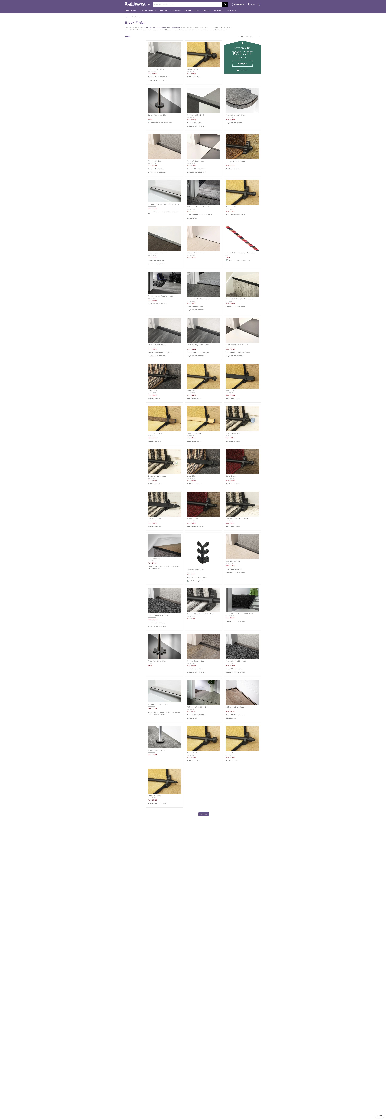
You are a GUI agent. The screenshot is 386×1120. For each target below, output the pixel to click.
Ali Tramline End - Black (235, 707)
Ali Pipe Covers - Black (156, 750)
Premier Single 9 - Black (196, 661)
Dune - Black (230, 476)
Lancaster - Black (154, 796)
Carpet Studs (206, 11)
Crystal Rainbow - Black (157, 476)
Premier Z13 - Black (233, 561)
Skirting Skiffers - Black (195, 570)
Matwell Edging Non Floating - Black (239, 613)
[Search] (225, 4)
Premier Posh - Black (156, 69)
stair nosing (176, 27)
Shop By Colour (131, 11)
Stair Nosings (176, 11)
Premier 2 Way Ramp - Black (198, 345)
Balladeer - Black (232, 207)
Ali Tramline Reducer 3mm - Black (200, 207)
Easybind (187, 11)
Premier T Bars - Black (195, 161)
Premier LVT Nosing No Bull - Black (239, 299)
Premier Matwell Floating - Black (160, 296)
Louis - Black (191, 476)
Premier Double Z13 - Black (158, 615)
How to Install (231, 11)
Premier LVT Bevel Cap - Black (198, 299)
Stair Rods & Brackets (148, 11)
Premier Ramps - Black (156, 345)
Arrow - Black (231, 753)
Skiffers (196, 11)
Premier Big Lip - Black (195, 115)
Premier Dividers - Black (196, 253)
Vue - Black (230, 391)
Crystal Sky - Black (232, 433)
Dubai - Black (153, 391)
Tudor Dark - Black (155, 433)
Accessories (218, 11)
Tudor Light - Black (194, 433)
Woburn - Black (193, 519)
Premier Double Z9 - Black (236, 661)
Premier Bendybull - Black (235, 115)
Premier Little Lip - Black (157, 253)
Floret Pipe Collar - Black (157, 661)
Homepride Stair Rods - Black (237, 519)
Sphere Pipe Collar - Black (157, 115)
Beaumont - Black (155, 519)
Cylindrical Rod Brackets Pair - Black (200, 614)
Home (127, 17)
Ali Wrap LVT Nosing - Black (158, 704)
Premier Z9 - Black (155, 161)
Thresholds (163, 11)
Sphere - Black (192, 69)
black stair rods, (150, 27)
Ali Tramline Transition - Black (198, 707)
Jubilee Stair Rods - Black (235, 161)
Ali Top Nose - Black (155, 558)
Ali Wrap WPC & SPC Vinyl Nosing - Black (163, 204)
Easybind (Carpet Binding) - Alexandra (240, 253)
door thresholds (162, 27)
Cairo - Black (191, 391)
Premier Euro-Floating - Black (237, 345)
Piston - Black (192, 753)
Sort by (241, 36)
